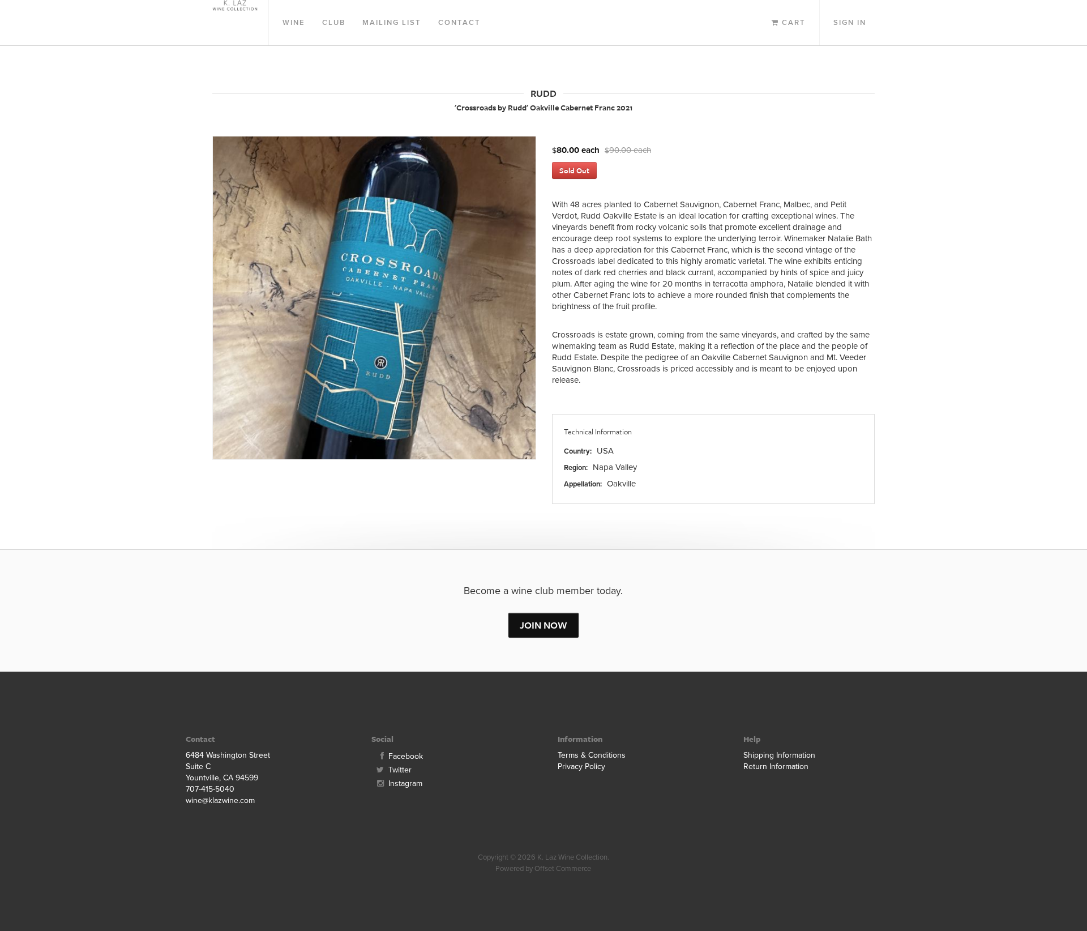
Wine (294, 22)
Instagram (404, 783)
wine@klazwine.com (220, 800)
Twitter (399, 770)
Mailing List (391, 22)
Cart (792, 22)
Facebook (404, 756)
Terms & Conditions (592, 755)
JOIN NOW (543, 625)
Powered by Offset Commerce (543, 868)
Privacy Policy (581, 766)
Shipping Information (779, 755)
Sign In (849, 22)
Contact (459, 22)
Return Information (775, 766)
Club (333, 22)
